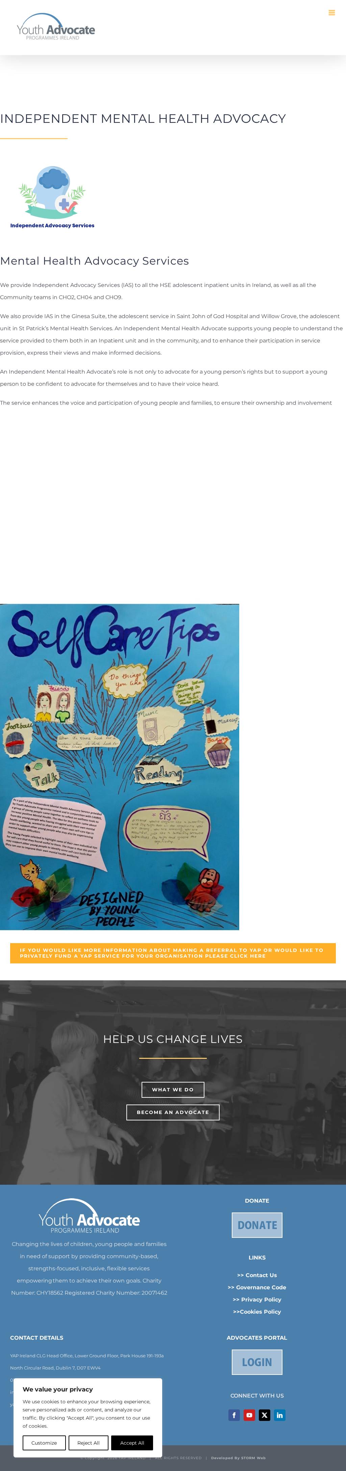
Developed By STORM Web (238, 1458)
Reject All (88, 1443)
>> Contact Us (257, 1275)
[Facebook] (234, 1415)
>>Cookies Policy (257, 1312)
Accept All (132, 1443)
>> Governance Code (257, 1287)
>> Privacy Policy (257, 1299)
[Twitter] (264, 1415)
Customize (44, 1443)
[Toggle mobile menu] (332, 12)
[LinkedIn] (280, 1415)
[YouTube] (249, 1415)
